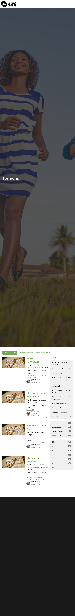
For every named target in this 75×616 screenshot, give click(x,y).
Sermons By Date (10, 353)
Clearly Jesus (57, 373)
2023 (61, 455)
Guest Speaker (61, 431)
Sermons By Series (26, 353)
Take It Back (56, 408)
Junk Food (56, 386)
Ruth (54, 382)
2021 (61, 463)
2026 (61, 442)
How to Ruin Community (61, 369)
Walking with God (59, 403)
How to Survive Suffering (61, 377)
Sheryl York (61, 436)
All (53, 468)
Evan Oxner (61, 427)
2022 (61, 459)
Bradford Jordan (61, 423)
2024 (61, 450)
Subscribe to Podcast (43, 353)
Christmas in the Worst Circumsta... (61, 398)
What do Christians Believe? (59, 364)
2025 (61, 446)
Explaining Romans (59, 412)
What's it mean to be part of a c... (61, 392)
